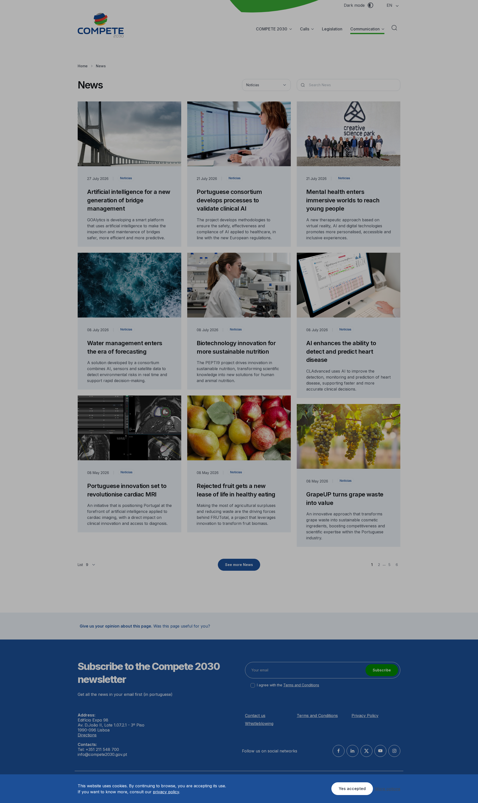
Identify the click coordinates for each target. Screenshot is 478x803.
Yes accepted (352, 788)
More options (387, 788)
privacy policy (166, 791)
